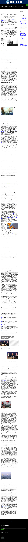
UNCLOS (20, 45)
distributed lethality (23, 35)
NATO (24, 39)
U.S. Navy (24, 44)
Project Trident (22, 6)
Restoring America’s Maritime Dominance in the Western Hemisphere (23, 28)
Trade (13, 337)
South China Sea (22, 42)
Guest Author (7, 17)
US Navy (24, 46)
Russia (23, 40)
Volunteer (19, 6)
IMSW (6, 337)
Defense (20, 35)
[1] (1, 50)
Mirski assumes (14, 233)
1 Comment (11, 17)
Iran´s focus (8, 183)
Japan (8, 337)
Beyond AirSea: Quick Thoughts (7, 349)
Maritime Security (22, 39)
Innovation (21, 37)
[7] (1, 332)
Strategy (21, 43)
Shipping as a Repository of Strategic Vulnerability (9, 15)
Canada (24, 33)
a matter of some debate (5, 58)
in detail (14, 189)
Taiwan (23, 43)
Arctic (24, 32)
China (21, 34)
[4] (1, 324)
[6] (1, 330)
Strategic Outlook (3, 13)
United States (7, 338)
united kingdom (3, 338)
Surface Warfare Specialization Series (13, 6)
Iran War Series (6, 6)
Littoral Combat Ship (22, 38)
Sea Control (21, 41)
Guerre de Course (3, 337)
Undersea (22, 45)
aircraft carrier (22, 32)
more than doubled (7, 51)
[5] (14, 203)
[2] (7, 121)
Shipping (11, 337)
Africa (20, 32)
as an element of (8, 217)
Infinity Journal (3, 380)
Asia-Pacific (2, 347)
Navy (26, 39)
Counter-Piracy (23, 34)
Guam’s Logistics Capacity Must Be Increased (23, 25)
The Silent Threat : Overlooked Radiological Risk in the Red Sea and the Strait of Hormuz (23, 18)
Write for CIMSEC (2, 6)
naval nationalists (14, 213)
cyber (25, 34)
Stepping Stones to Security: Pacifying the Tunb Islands (23, 21)
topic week (21, 44)
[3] (1, 321)
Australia (23, 33)
